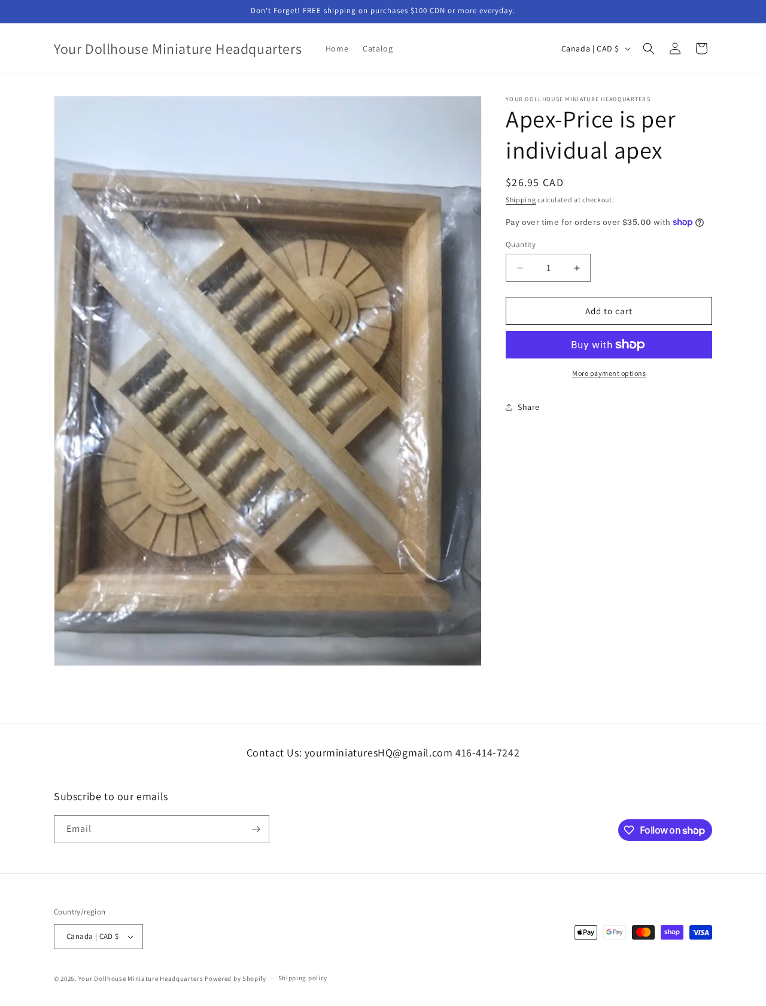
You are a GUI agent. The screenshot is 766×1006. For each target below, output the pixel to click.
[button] (649, 48)
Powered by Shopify (235, 978)
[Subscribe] (255, 829)
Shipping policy (303, 978)
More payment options (609, 373)
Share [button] (529, 406)
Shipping (521, 199)
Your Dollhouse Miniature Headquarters (140, 978)
